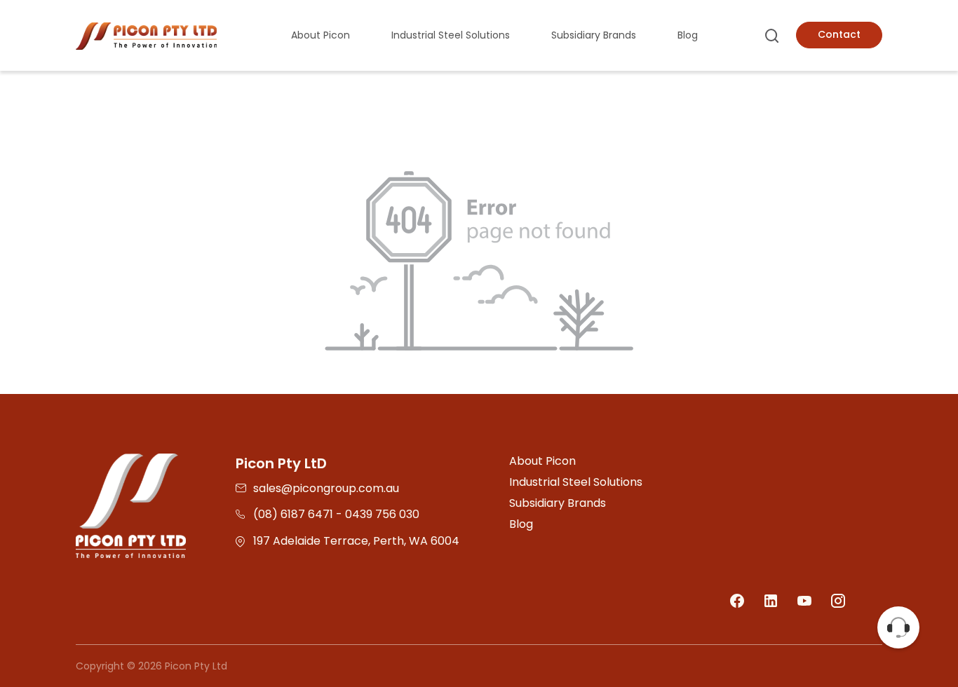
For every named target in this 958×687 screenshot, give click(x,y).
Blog (687, 35)
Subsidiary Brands (593, 35)
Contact (839, 34)
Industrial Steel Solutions (450, 35)
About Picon (320, 35)
